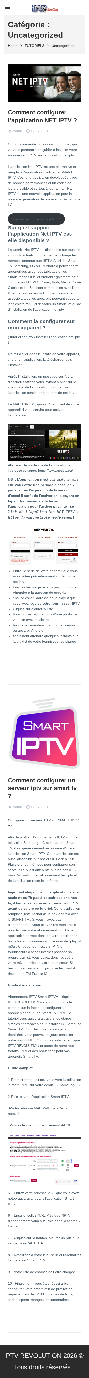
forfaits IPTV (17, 1051)
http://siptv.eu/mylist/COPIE (53, 1125)
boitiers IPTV (50, 859)
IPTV (32, 155)
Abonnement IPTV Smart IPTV (32, 997)
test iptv (67, 875)
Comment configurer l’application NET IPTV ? (42, 116)
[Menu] (7, 7)
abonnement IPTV (63, 903)
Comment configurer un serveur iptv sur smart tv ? (42, 788)
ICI (46, 974)
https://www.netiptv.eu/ (55, 470)
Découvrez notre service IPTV (36, 219)
